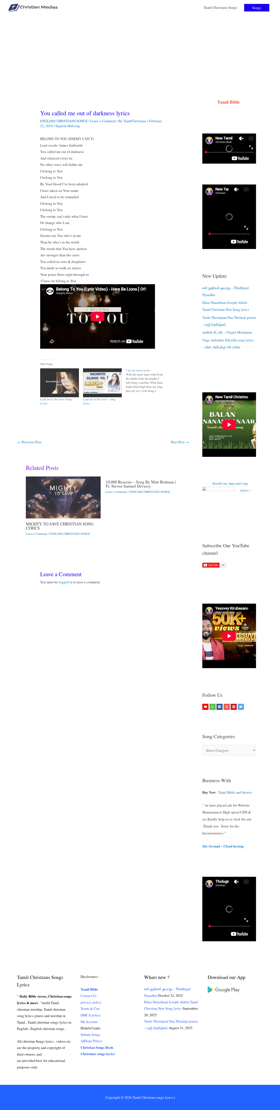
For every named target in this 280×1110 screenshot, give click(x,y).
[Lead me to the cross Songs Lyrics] (59, 382)
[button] (256, 7)
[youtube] (205, 707)
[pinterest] (234, 707)
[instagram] (227, 707)
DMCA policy (91, 1015)
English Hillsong (68, 125)
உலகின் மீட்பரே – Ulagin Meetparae (227, 332)
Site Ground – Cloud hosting (223, 846)
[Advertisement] (140, 46)
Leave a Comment (103, 121)
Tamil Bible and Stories (235, 792)
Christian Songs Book (97, 1047)
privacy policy (91, 1002)
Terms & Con (90, 1008)
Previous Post (29, 442)
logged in (66, 582)
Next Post (180, 442)
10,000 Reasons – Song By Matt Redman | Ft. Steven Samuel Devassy (141, 484)
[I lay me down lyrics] (147, 380)
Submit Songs (90, 1034)
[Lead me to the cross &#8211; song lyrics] (102, 382)
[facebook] (220, 707)
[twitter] (241, 707)
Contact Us (89, 995)
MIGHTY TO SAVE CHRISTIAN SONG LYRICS (59, 526)
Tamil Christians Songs (220, 7)
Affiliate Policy (91, 1041)
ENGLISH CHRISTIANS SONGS (64, 121)
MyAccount (89, 1021)
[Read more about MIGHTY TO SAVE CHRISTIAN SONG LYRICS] (63, 497)
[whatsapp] (213, 707)
